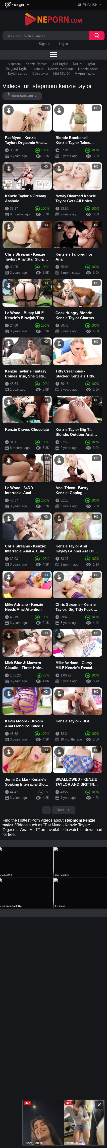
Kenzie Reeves (37, 64)
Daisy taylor (40, 73)
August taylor (17, 69)
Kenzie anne (88, 69)
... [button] (46, 810)
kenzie (38, 69)
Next (61, 810)
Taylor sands (17, 73)
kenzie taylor (84, 64)
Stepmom (14, 64)
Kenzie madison (60, 69)
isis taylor (61, 73)
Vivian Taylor (85, 73)
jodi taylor (60, 64)
